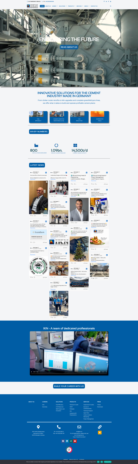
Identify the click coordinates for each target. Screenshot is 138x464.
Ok (98, 461)
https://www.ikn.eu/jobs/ (79, 437)
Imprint (65, 459)
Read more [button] (32, 179)
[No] (136, 462)
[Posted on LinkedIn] (46, 172)
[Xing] (108, 1)
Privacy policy (73, 459)
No (101, 461)
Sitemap (81, 459)
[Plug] (100, 432)
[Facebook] (104, 1)
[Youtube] (110, 1)
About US (31, 401)
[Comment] (54, 226)
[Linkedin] (106, 1)
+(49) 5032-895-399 (49, 1)
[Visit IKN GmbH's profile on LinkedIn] (31, 172)
